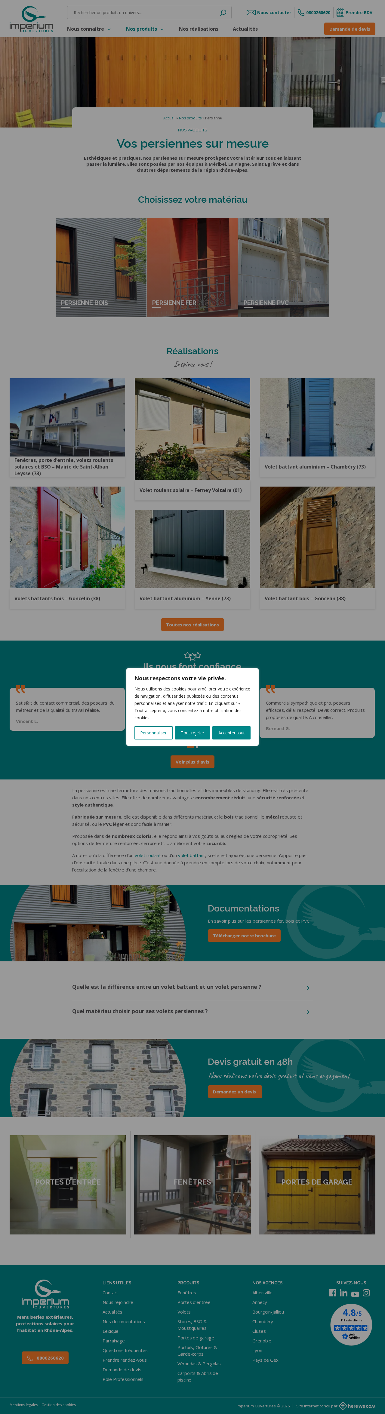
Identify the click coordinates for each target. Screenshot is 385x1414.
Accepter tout (231, 733)
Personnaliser (153, 733)
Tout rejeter (192, 733)
